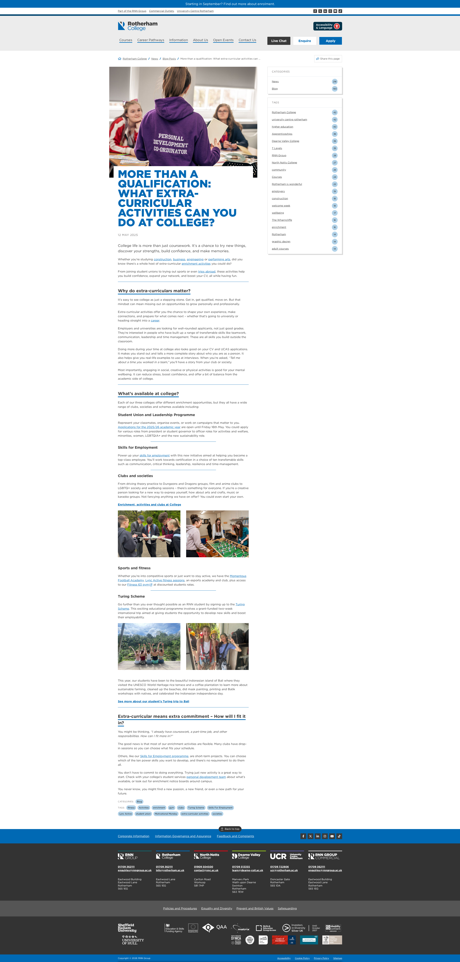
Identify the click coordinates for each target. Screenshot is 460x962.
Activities (144, 807)
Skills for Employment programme (164, 756)
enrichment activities (196, 263)
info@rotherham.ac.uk (170, 870)
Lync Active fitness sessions (165, 580)
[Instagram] (330, 11)
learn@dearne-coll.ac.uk (247, 870)
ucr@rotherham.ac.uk (284, 870)
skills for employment (155, 455)
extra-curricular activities (194, 813)
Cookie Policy (302, 958)
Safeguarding (287, 908)
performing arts (219, 259)
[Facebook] (315, 11)
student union (143, 813)
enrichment (159, 807)
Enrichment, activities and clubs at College (149, 504)
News (154, 58)
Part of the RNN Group (132, 11)
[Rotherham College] (137, 26)
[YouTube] (335, 11)
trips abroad (206, 271)
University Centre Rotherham (195, 11)
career (155, 320)
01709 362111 (126, 866)
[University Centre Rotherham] (287, 855)
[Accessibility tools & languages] (327, 26)
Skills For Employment (220, 807)
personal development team (206, 777)
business (179, 259)
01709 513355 (241, 866)
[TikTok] (340, 11)
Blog (139, 801)
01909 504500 (203, 866)
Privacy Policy (321, 958)
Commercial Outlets (161, 11)
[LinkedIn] (325, 11)
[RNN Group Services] (325, 855)
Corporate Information (133, 836)
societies (217, 813)
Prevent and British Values (254, 908)
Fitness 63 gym (138, 584)
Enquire (304, 41)
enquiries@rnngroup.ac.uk (134, 870)
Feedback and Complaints (235, 836)
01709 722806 (279, 866)
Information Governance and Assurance (183, 836)
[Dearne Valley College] (249, 855)
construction (162, 259)
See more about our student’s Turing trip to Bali (153, 701)
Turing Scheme (196, 807)
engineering (195, 259)
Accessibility (284, 958)
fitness (131, 807)
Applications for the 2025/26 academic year (149, 427)
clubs (181, 807)
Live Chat (278, 41)
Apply (330, 41)
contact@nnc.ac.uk (206, 870)
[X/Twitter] (320, 11)
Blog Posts (169, 58)
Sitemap (337, 958)
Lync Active (125, 813)
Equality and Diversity (216, 908)
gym (171, 807)
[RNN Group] (135, 855)
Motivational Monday (166, 813)
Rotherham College (135, 58)
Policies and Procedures (180, 908)
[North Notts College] (211, 855)
